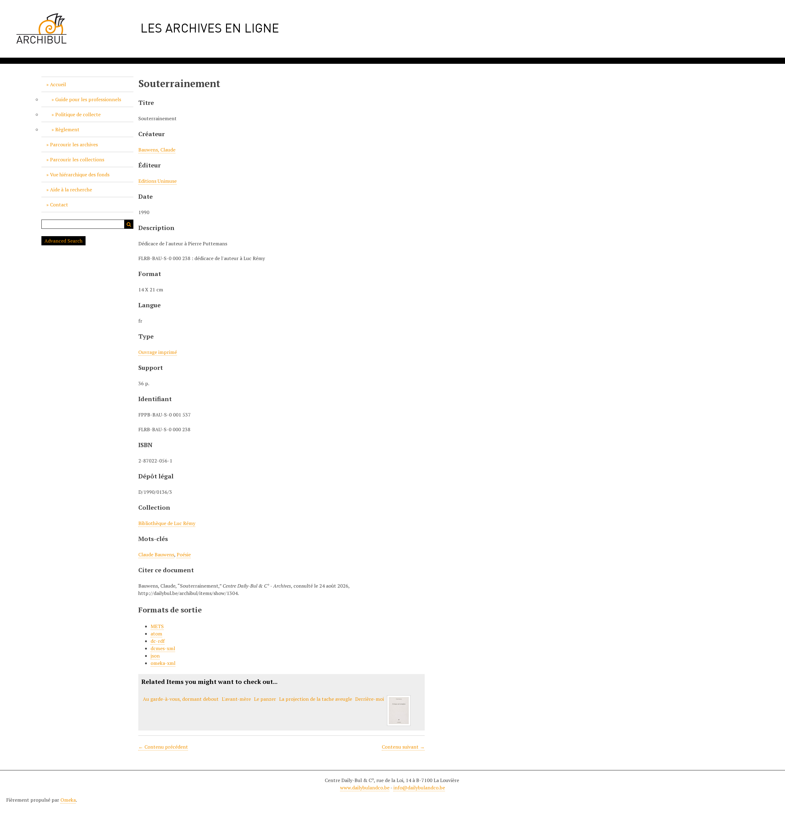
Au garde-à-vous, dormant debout (181, 699)
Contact (59, 204)
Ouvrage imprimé (157, 352)
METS (157, 626)
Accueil (58, 84)
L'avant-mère (236, 699)
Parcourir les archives (74, 144)
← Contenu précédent (163, 746)
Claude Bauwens (156, 554)
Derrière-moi (369, 699)
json (155, 655)
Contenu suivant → (403, 746)
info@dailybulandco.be (419, 787)
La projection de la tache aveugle (315, 699)
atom (156, 633)
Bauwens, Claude (156, 149)
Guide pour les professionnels (88, 99)
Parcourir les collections (77, 159)
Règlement (67, 129)
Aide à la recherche (71, 189)
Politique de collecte (78, 114)
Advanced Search (63, 240)
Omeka (68, 799)
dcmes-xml (163, 648)
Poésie (184, 554)
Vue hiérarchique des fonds (79, 174)
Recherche (128, 224)
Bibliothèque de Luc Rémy (166, 523)
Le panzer (265, 699)
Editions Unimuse (157, 181)
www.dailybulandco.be (364, 787)
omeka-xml (163, 663)
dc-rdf (158, 641)
